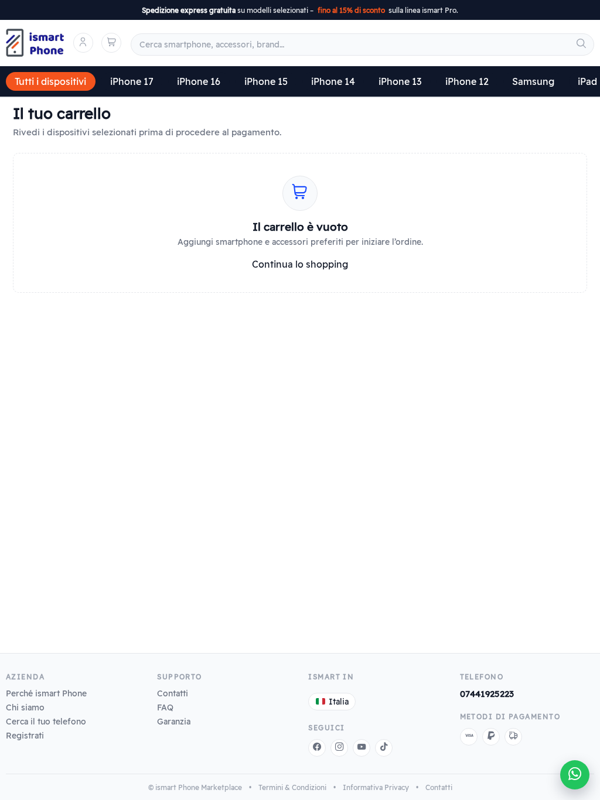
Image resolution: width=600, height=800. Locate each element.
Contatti (172, 693)
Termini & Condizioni (292, 787)
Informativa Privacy (376, 787)
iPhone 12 (467, 81)
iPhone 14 (333, 81)
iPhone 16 (198, 81)
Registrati (25, 735)
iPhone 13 (400, 81)
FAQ (165, 707)
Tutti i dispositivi (50, 81)
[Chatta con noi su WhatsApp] (574, 774)
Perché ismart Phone (46, 693)
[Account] (83, 43)
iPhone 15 (266, 81)
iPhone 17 (132, 81)
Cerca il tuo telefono (46, 721)
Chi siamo (25, 707)
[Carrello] (111, 43)
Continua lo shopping (300, 264)
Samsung (533, 81)
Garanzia (173, 721)
